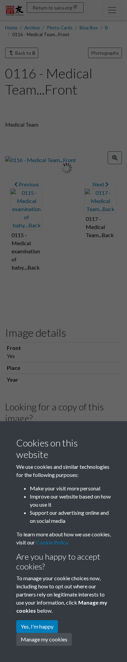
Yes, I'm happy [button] (37, 626)
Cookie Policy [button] (52, 542)
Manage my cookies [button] (44, 639)
